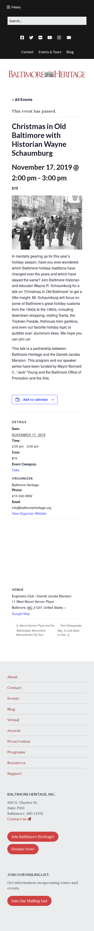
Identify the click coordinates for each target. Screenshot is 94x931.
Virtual (13, 719)
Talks (15, 470)
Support (14, 773)
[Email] (69, 37)
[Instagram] (59, 37)
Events (13, 698)
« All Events (22, 99)
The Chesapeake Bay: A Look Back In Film (70, 630)
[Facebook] (23, 37)
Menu (16, 7)
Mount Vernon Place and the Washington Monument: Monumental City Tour (35, 629)
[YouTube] (49, 37)
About (12, 677)
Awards (14, 730)
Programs (16, 752)
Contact (14, 687)
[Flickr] (40, 37)
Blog (11, 709)
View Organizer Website (29, 513)
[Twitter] (31, 37)
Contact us (17, 819)
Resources (16, 762)
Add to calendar (35, 399)
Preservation (18, 741)
